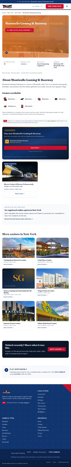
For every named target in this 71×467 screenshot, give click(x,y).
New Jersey (41, 403)
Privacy (40, 433)
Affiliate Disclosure (43, 430)
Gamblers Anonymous (39, 452)
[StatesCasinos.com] (7, 6)
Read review (19, 193)
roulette (4, 424)
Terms (40, 436)
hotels (4, 439)
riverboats (5, 442)
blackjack (5, 421)
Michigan (40, 400)
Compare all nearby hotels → (35, 151)
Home (4, 13)
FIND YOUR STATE (54, 6)
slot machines (6, 433)
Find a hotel (34, 148)
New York (10, 13)
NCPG (29, 452)
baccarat (5, 430)
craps (4, 427)
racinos (4, 436)
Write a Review (57, 349)
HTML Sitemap (42, 427)
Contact (40, 424)
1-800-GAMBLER (51, 121)
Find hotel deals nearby (20, 30)
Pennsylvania (42, 406)
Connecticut (41, 394)
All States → (41, 412)
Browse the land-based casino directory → (19, 219)
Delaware (41, 397)
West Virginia (42, 409)
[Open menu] (67, 6)
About (39, 421)
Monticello (18, 13)
